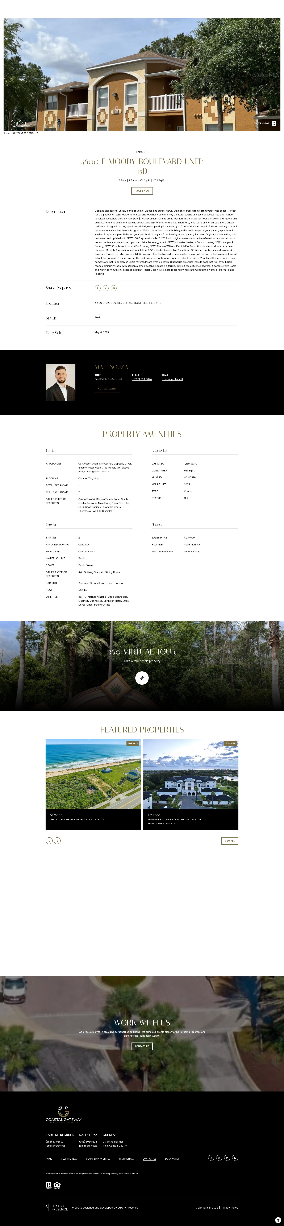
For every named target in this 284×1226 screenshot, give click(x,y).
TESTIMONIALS (126, 1158)
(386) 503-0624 (143, 379)
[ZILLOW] (235, 1158)
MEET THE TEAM (69, 1158)
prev (14, 123)
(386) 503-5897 (55, 1141)
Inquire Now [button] (142, 191)
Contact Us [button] (142, 1046)
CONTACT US (149, 1159)
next (22, 123)
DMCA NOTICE (172, 1158)
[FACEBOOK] (211, 1158)
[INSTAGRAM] (219, 1158)
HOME (49, 1158)
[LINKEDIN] (227, 1158)
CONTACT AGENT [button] (107, 388)
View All (230, 841)
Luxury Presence (128, 1207)
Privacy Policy (229, 1207)
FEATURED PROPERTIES (98, 1158)
